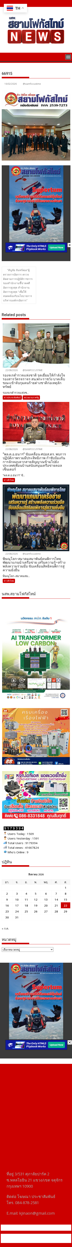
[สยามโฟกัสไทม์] (5, 56)
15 (65, 899)
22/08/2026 (11, 370)
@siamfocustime (32, 83)
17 (17, 905)
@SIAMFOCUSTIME (32, 370)
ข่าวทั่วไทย (9, 480)
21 (56, 905)
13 (46, 899)
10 (17, 899)
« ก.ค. (5, 928)
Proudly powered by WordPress (22, 1236)
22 (65, 905)
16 (7, 905)
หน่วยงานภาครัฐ (31, 397)
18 (26, 905)
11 (26, 899)
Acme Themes (38, 1241)
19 (35, 905)
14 (56, 899)
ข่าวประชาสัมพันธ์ (12, 397)
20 (46, 905)
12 (35, 899)
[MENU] (68, 57)
